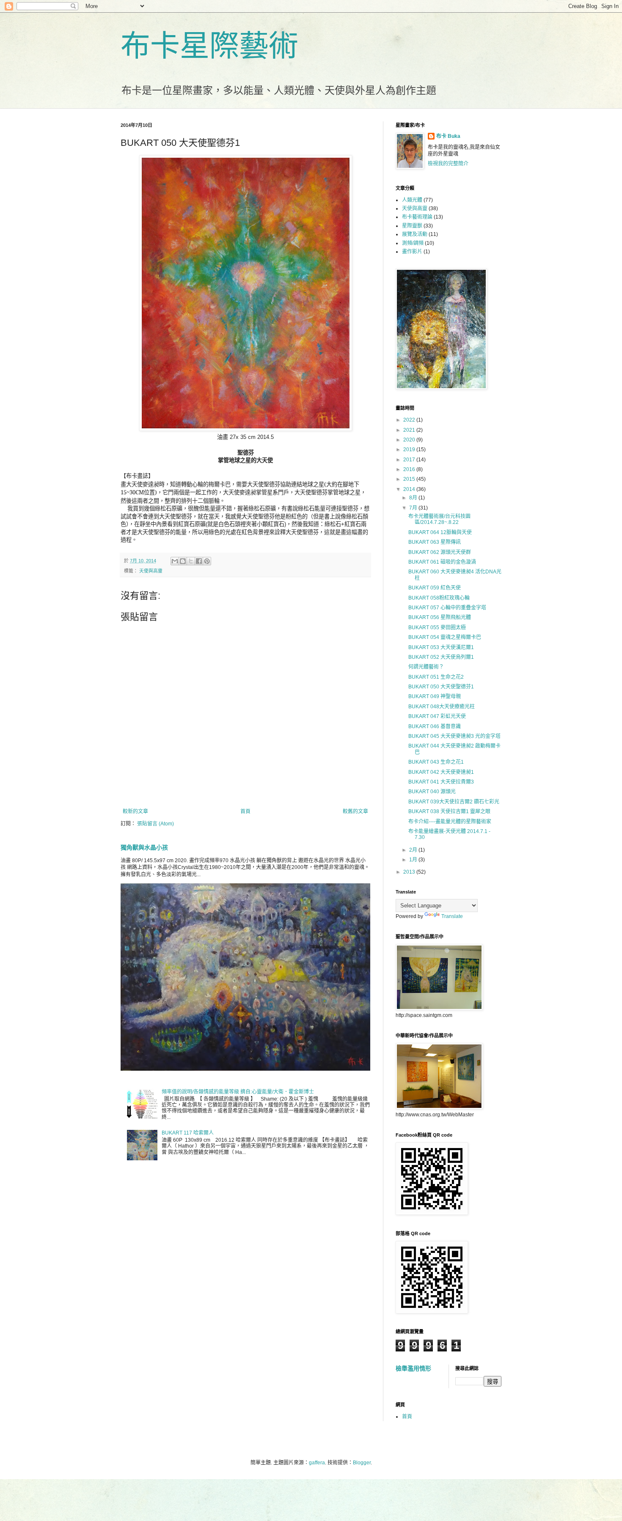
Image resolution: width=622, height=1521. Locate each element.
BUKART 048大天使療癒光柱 (441, 707)
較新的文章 (135, 811)
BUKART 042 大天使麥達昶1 (441, 772)
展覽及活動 (414, 234)
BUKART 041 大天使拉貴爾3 (441, 782)
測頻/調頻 (413, 243)
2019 (409, 449)
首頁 (245, 811)
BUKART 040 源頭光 (432, 792)
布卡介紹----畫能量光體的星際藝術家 (449, 822)
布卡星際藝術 (209, 46)
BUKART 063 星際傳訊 (434, 542)
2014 (409, 489)
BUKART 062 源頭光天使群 (439, 552)
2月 (413, 850)
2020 (409, 440)
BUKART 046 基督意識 (434, 726)
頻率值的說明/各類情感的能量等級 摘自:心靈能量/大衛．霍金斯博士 (238, 1092)
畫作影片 (412, 252)
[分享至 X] (191, 561)
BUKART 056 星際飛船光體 (439, 617)
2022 (409, 420)
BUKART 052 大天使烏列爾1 (441, 657)
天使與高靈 (150, 570)
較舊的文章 (355, 811)
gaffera (317, 1463)
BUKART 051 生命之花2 (436, 677)
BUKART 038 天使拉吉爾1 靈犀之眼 (449, 811)
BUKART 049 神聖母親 (434, 696)
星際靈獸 (412, 226)
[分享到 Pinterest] (207, 561)
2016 (409, 469)
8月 (413, 498)
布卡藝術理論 (417, 217)
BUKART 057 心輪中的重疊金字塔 (447, 608)
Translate (452, 916)
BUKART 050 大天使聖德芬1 (441, 687)
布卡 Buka (448, 136)
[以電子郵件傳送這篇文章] (175, 561)
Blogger (362, 1463)
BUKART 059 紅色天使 (434, 588)
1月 (413, 860)
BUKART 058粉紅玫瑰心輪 (439, 598)
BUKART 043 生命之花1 (436, 762)
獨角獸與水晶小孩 (144, 847)
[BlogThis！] (183, 561)
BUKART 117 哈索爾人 (188, 1133)
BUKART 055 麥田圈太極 (437, 627)
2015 (409, 479)
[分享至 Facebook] (199, 561)
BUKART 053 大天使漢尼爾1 (441, 647)
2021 (409, 430)
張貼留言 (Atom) (155, 824)
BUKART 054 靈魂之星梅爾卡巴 (444, 637)
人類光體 (412, 200)
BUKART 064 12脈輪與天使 (440, 532)
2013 (409, 872)
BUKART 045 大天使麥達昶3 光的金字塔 (454, 736)
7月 (413, 508)
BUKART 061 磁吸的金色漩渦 (442, 562)
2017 (409, 460)
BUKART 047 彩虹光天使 (437, 716)
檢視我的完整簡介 (448, 164)
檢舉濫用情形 (413, 1368)
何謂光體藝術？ (426, 667)
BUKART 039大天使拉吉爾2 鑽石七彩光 (453, 802)
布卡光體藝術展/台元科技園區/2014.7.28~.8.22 (439, 519)
